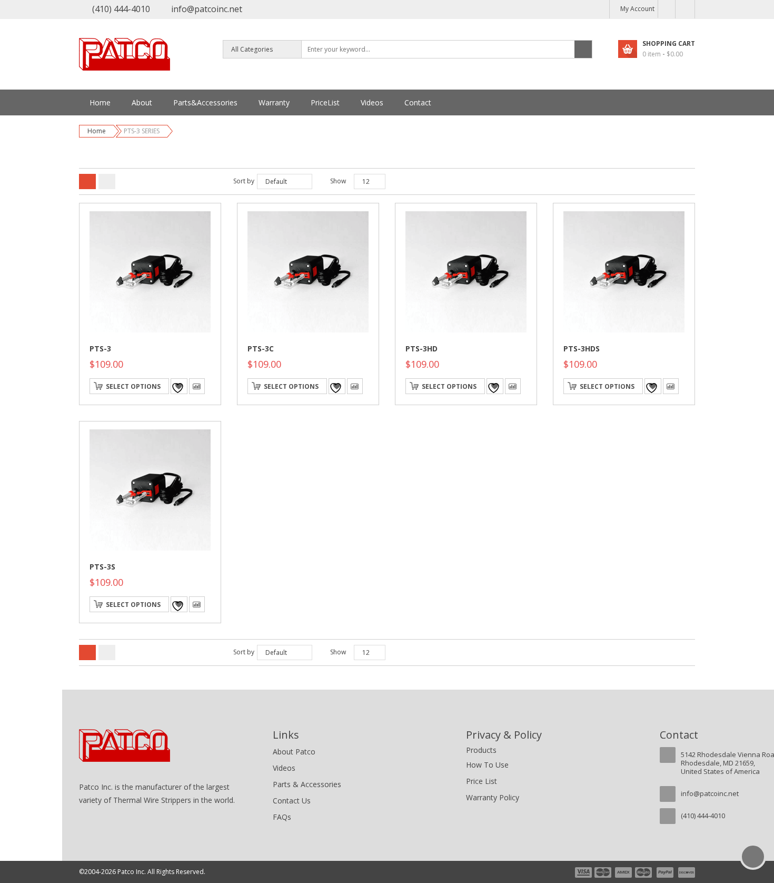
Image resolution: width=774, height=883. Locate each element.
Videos (284, 768)
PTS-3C (260, 349)
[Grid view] (87, 181)
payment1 (582, 872)
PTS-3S (102, 567)
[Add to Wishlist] (179, 386)
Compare (197, 386)
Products (481, 750)
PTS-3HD (421, 349)
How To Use (487, 765)
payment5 (665, 872)
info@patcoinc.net (206, 9)
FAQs (282, 817)
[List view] (106, 181)
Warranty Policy (492, 797)
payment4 (644, 872)
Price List (481, 781)
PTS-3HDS (581, 349)
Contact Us (292, 801)
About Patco (294, 752)
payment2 (603, 872)
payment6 (685, 872)
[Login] (685, 9)
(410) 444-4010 (121, 9)
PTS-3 (100, 349)
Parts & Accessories (307, 784)
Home (96, 130)
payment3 (623, 872)
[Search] (583, 49)
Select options (133, 386)
